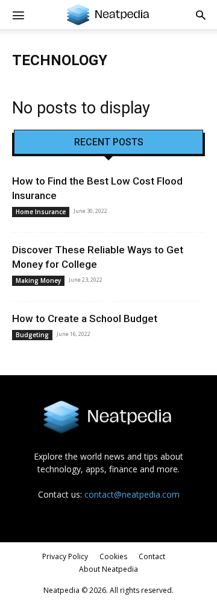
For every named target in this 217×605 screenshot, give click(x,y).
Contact (152, 556)
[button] (200, 14)
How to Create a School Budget (84, 318)
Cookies (113, 556)
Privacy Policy (65, 556)
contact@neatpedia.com (132, 494)
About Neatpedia (108, 569)
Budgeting (32, 335)
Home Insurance (41, 211)
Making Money (38, 280)
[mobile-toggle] (18, 14)
